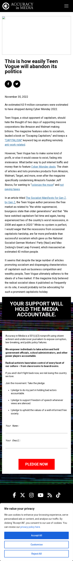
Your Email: (12, 440)
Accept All (36, 535)
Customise (37, 544)
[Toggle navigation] (66, 6)
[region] (36, 532)
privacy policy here (30, 527)
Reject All (36, 553)
